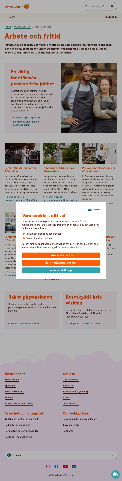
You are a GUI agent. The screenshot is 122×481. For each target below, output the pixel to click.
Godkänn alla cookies (61, 255)
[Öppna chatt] (115, 474)
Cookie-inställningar (61, 270)
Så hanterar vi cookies (69, 247)
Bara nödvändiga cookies (61, 263)
